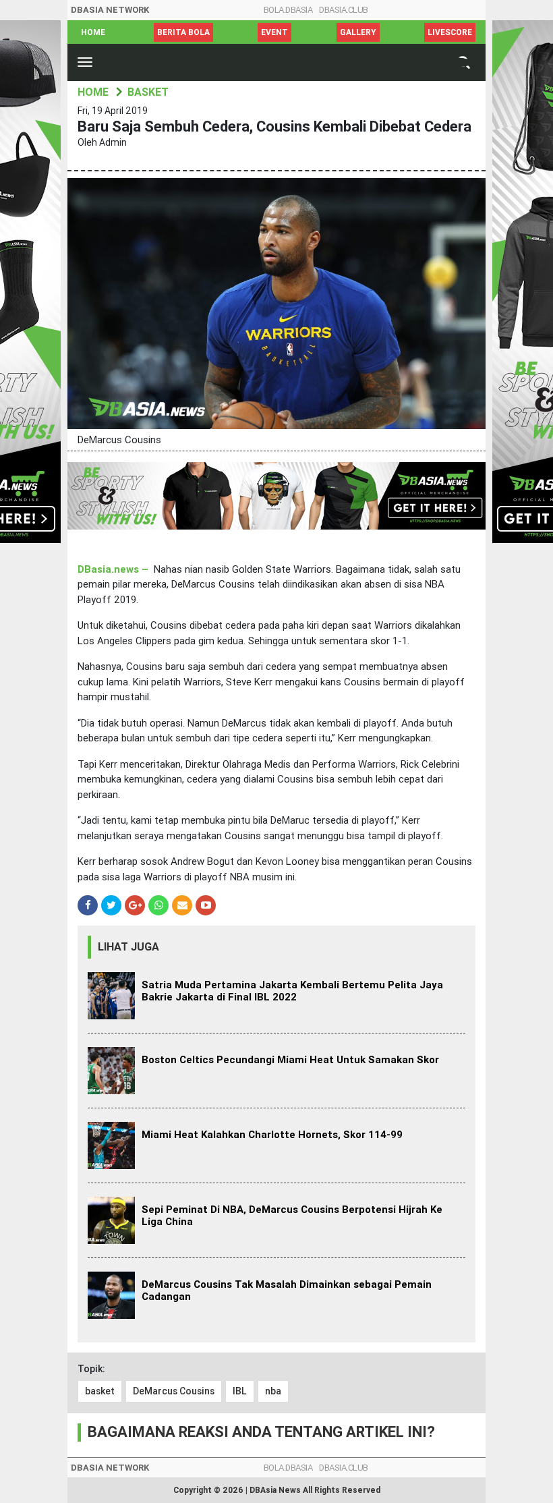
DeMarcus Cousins (173, 1391)
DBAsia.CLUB (343, 10)
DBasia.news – (114, 569)
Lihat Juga (128, 946)
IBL (240, 1391)
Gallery (358, 32)
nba (273, 1391)
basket (100, 1391)
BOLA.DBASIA (288, 10)
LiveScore (450, 32)
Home (93, 32)
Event (274, 32)
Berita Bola (183, 32)
